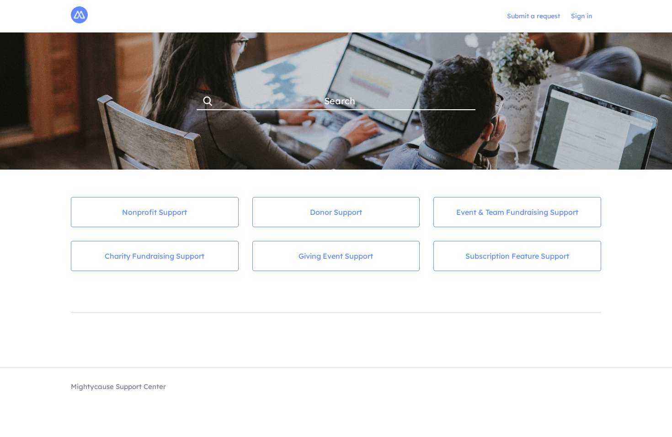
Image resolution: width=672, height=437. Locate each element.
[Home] (79, 20)
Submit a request (533, 16)
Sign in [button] (581, 16)
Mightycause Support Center (118, 386)
